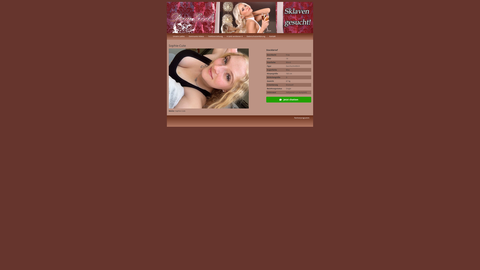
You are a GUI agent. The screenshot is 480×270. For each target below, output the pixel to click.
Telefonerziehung (215, 36)
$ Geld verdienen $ (235, 36)
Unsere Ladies (179, 36)
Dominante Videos (196, 36)
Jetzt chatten (290, 99)
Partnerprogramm (301, 118)
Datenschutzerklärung (256, 36)
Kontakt (272, 36)
